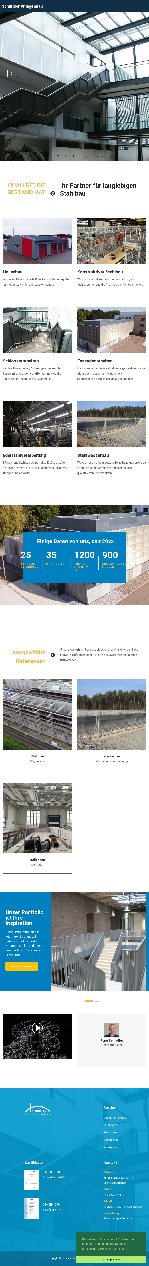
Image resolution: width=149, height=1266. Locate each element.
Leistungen (110, 1125)
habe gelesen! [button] (111, 1259)
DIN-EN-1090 (51, 1172)
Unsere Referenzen (22, 966)
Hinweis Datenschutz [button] (114, 1248)
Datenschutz (111, 1140)
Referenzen (110, 1132)
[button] (89, 1001)
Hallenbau (37, 860)
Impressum (110, 1147)
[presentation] (11, 73)
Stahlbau (37, 756)
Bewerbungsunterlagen (118, 1218)
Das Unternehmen (114, 1117)
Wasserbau (112, 756)
